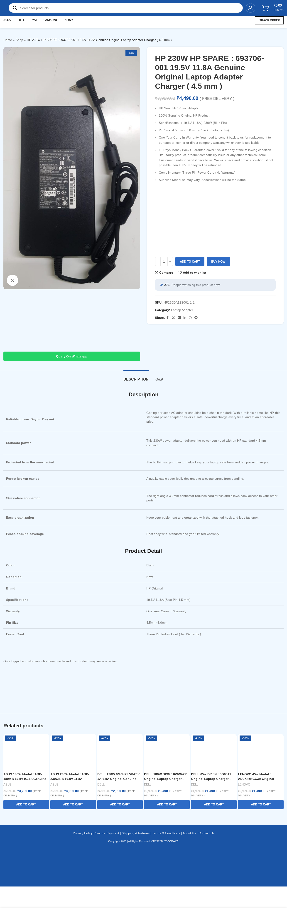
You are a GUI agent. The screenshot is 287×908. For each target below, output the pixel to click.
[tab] (136, 377)
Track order (270, 20)
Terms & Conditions (166, 833)
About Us (189, 833)
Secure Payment (107, 833)
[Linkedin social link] (185, 318)
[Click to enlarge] (12, 280)
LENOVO (244, 784)
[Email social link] (179, 318)
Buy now (218, 261)
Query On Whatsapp (71, 356)
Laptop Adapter (182, 310)
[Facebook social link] (167, 318)
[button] (26, 804)
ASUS (7, 784)
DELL (101, 784)
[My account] (250, 7)
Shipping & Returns (136, 833)
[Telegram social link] (196, 318)
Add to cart (190, 261)
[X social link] (173, 318)
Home (7, 40)
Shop (19, 40)
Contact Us (206, 833)
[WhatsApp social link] (190, 318)
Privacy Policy (83, 833)
